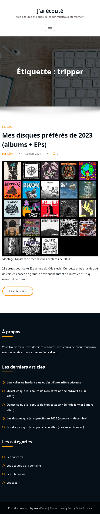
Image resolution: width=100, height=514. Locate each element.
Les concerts (15, 457)
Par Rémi (7, 153)
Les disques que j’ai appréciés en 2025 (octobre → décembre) (47, 418)
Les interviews (16, 474)
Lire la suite (18, 291)
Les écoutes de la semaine (24, 466)
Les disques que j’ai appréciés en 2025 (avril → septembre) (45, 427)
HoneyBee (66, 508)
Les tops (7, 126)
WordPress (41, 508)
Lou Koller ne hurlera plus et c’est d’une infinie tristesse (44, 382)
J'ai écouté (50, 10)
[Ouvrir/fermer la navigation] (50, 27)
